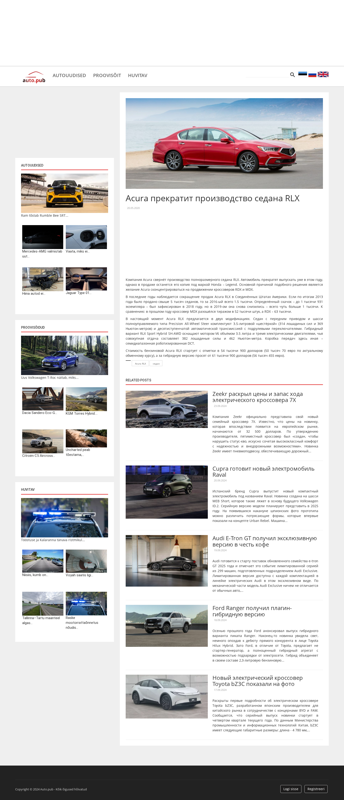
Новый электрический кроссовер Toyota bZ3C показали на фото (257, 681)
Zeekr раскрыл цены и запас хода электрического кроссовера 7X (257, 397)
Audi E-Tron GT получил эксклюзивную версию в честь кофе (264, 541)
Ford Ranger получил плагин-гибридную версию (252, 611)
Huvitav (137, 75)
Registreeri (316, 789)
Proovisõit (107, 75)
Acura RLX (140, 363)
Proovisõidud (33, 327)
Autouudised (69, 75)
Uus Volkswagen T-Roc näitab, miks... (50, 377)
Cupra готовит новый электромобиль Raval (263, 471)
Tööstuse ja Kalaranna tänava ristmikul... (53, 540)
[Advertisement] (172, 33)
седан (156, 363)
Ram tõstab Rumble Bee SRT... (44, 215)
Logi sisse (290, 789)
